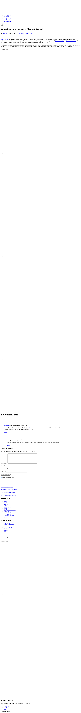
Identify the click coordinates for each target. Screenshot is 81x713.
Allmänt (6, 501)
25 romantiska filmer (71, 41)
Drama (5, 508)
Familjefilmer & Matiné (10, 510)
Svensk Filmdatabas (9, 524)
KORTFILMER (8, 21)
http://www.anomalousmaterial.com (38, 427)
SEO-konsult (7, 523)
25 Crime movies (59, 41)
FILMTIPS (6, 17)
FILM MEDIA (7, 15)
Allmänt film (19, 33)
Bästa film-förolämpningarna (8, 492)
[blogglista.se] (42, 594)
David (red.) (5, 33)
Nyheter (6, 504)
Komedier (6, 511)
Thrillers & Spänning (9, 515)
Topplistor (6, 502)
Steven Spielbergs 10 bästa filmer (9, 489)
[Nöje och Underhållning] (42, 697)
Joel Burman (7, 425)
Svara (5, 432)
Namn (3, 466)
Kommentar (4, 463)
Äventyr (6, 517)
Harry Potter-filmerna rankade (8, 495)
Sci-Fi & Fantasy (8, 512)
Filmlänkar (6, 528)
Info (5, 531)
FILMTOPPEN (8, 527)
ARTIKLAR (7, 19)
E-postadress (4, 468)
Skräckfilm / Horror (9, 514)
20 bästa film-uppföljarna (7, 487)
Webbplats (3, 471)
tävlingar (6, 530)
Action (5, 505)
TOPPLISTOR (7, 18)
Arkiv (2, 538)
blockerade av (17, 703)
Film (24, 33)
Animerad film (7, 507)
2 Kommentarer (30, 33)
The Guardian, (4, 39)
